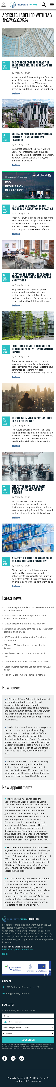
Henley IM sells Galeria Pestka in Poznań (24, 674)
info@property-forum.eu (18, 993)
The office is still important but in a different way (32, 419)
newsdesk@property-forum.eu (17, 949)
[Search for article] (43, 5)
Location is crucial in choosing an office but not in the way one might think (31, 277)
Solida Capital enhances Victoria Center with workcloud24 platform (32, 137)
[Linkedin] (13, 1058)
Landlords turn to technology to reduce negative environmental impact (32, 349)
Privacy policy (34, 1081)
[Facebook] (4, 1058)
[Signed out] (3, 5)
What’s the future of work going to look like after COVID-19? (32, 559)
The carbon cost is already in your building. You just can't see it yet (32, 65)
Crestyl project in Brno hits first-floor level (25, 623)
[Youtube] (21, 1058)
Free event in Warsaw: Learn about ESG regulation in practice (32, 207)
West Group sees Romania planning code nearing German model (24, 617)
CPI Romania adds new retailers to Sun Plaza (26, 661)
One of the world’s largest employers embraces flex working (28, 489)
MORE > (5, 953)
